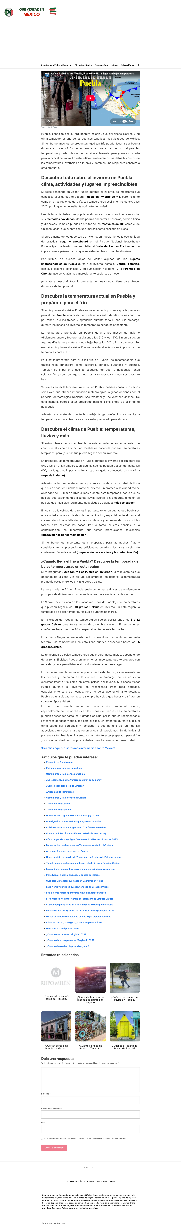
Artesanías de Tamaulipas (60, 792)
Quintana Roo (101, 65)
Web (43, 1123)
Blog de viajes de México (80, 1195)
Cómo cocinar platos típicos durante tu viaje (114, 1195)
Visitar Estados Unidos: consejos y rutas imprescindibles (85, 1200)
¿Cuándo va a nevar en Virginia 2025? (66, 934)
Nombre (46, 1094)
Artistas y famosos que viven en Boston (67, 851)
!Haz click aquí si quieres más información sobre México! (78, 748)
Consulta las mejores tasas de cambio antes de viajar (67, 1198)
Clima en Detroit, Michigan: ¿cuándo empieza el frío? (74, 922)
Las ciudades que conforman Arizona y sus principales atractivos (80, 869)
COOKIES (70, 1181)
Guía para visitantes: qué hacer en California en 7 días (74, 881)
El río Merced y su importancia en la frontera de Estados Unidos (79, 898)
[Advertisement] (90, 43)
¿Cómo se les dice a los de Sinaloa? (65, 786)
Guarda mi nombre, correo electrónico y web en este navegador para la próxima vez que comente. (85, 1138)
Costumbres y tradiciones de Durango (66, 797)
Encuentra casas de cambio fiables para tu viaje (81, 1203)
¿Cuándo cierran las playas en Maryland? (67, 946)
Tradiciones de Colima (58, 803)
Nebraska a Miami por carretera (62, 928)
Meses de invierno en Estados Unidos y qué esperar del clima (78, 916)
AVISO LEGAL (90, 1168)
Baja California (127, 65)
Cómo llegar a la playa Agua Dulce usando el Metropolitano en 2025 (82, 839)
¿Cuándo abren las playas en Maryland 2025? (70, 940)
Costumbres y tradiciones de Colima (65, 774)
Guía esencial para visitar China (120, 1203)
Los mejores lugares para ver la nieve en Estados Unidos (76, 892)
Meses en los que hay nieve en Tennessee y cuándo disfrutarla (79, 845)
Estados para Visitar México (54, 65)
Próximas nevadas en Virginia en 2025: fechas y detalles (76, 827)
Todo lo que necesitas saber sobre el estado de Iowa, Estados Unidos (83, 863)
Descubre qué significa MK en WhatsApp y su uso (72, 815)
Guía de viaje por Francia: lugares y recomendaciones (68, 1205)
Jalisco (114, 65)
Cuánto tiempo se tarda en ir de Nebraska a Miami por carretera (79, 904)
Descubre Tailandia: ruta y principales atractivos (75, 1208)
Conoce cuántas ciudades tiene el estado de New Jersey (76, 833)
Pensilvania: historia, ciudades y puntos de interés (73, 875)
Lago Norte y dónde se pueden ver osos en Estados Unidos (77, 887)
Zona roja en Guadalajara (59, 762)
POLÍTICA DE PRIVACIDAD (88, 1181)
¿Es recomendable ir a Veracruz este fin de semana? (74, 780)
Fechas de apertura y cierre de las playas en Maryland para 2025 (80, 910)
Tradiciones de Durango (59, 809)
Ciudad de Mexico (83, 65)
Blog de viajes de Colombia (55, 1195)
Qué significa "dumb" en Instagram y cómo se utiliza (73, 821)
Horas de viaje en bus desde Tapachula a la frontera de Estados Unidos (83, 857)
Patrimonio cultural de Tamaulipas (64, 768)
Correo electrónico (52, 1108)
